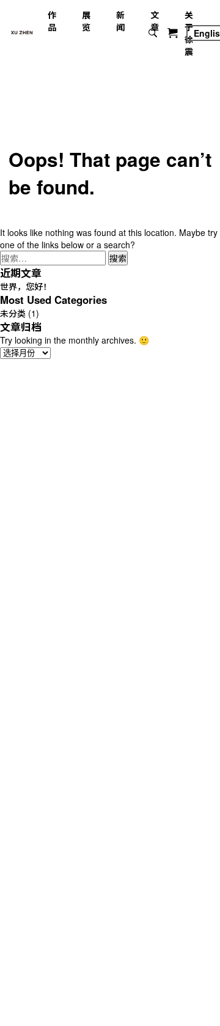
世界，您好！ (25, 286)
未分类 (13, 313)
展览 (86, 21)
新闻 (120, 21)
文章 (154, 21)
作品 (52, 21)
